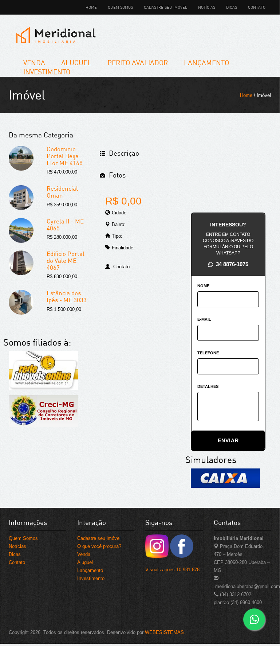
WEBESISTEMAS (164, 632)
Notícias (206, 7)
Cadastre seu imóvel (165, 7)
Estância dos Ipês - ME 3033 (67, 296)
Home (91, 7)
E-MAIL (204, 319)
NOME (203, 286)
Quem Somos (120, 7)
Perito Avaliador (137, 62)
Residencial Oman (62, 191)
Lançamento (206, 62)
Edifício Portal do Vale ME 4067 (65, 260)
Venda (34, 62)
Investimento (46, 71)
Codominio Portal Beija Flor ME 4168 (65, 155)
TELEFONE (208, 353)
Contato (256, 7)
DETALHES (207, 386)
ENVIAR (228, 440)
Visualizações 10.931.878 (172, 569)
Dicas (231, 7)
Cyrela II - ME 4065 (65, 224)
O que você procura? (99, 546)
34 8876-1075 (232, 264)
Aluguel (76, 62)
